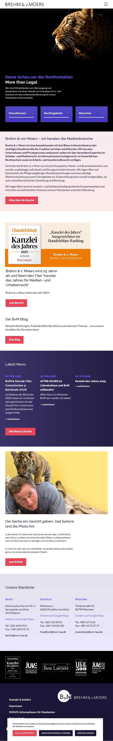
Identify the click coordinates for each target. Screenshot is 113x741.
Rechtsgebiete (53, 113)
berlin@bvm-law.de (16, 635)
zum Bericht (16, 302)
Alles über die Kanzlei (21, 200)
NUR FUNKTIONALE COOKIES (55, 733)
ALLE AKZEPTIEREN (24, 733)
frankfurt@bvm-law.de (53, 631)
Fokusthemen (17, 113)
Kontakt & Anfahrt (20, 700)
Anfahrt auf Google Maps (19, 619)
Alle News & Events (20, 431)
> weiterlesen (12, 419)
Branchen (85, 113)
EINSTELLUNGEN (85, 733)
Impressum (15, 706)
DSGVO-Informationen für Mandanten (32, 712)
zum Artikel (16, 561)
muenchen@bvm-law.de (89, 631)
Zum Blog (14, 339)
